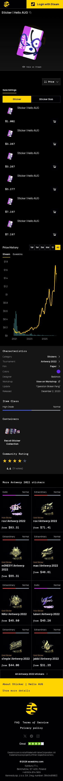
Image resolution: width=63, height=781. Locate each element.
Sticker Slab (46, 99)
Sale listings (9, 89)
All (58, 247)
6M (47, 247)
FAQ (17, 722)
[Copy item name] (30, 12)
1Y (53, 247)
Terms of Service (35, 722)
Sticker (17, 99)
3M (42, 247)
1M (37, 247)
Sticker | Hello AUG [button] (15, 12)
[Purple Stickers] (58, 371)
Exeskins (17, 254)
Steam (6, 254)
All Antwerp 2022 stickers (29, 673)
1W (32, 247)
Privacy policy (31, 728)
